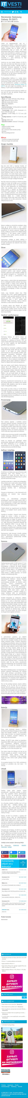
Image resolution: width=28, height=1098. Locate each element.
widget (10, 847)
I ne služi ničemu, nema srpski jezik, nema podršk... (13, 1016)
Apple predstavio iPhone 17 (8, 963)
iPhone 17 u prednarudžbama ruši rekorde (11, 961)
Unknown (4, 909)
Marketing (13, 1086)
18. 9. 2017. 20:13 (22, 883)
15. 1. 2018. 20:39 (22, 895)
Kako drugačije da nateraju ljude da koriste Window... (14, 1009)
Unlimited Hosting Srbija (8, 1025)
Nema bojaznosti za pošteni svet (9, 1006)
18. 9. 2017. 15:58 (22, 877)
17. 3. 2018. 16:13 (22, 901)
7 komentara (16, 21)
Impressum (10, 1085)
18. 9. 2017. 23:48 (22, 889)
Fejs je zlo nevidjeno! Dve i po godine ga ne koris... (13, 1012)
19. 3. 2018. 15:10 (22, 909)
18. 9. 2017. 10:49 (22, 869)
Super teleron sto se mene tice (9, 1004)
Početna (3, 1085)
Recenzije (4, 847)
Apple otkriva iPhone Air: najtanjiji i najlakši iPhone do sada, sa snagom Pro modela (14, 966)
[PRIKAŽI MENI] (2, 12)
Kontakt (20, 1086)
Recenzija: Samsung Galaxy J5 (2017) (11, 18)
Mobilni (24, 845)
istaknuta (16, 845)
